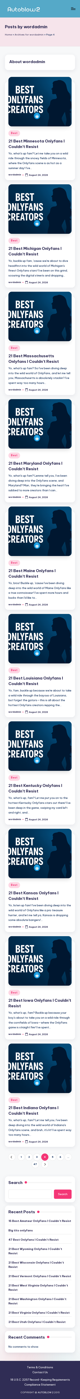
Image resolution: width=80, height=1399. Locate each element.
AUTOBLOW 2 (46, 1392)
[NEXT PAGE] (44, 1164)
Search (15, 1182)
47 (35, 1164)
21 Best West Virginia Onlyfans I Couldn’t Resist (38, 1287)
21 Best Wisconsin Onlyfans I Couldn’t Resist (36, 1265)
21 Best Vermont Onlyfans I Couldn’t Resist (39, 1276)
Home (8, 34)
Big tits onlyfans (20, 1230)
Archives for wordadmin (29, 34)
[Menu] (73, 8)
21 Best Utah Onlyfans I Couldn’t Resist (37, 1322)
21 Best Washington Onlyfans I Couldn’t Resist (37, 1301)
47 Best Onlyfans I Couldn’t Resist (33, 1239)
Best (14, 133)
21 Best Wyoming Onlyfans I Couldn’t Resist (35, 1251)
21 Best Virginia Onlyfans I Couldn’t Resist (39, 1312)
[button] (11, 1157)
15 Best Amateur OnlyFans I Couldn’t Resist (39, 1221)
